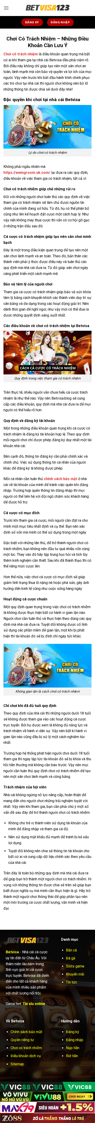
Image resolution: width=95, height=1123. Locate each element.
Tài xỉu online (34, 1004)
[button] (6, 7)
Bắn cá (71, 950)
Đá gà (70, 958)
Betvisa (12, 952)
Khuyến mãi (75, 974)
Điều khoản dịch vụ (26, 1056)
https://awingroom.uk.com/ (26, 172)
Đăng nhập (74, 1040)
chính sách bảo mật (60, 479)
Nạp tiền (72, 1048)
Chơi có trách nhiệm (26, 1048)
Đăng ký (72, 1032)
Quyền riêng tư (22, 1040)
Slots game (75, 966)
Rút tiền (72, 1056)
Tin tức (71, 982)
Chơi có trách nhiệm (20, 54)
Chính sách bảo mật (26, 1032)
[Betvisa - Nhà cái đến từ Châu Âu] (47, 8)
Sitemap (17, 1064)
